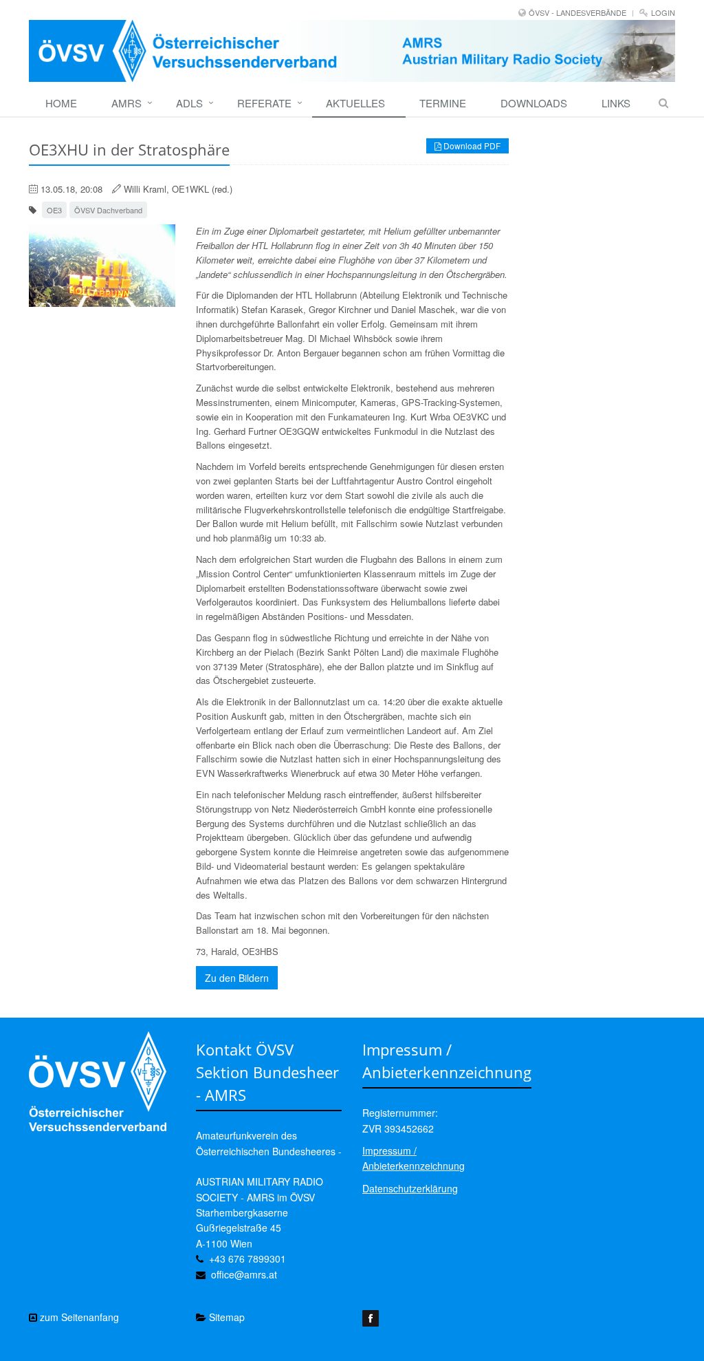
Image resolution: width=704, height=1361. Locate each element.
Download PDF (470, 145)
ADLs (189, 103)
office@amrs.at (244, 1274)
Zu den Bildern (237, 978)
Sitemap (225, 1317)
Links (616, 103)
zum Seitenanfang (78, 1317)
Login (663, 12)
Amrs (126, 103)
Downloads (533, 103)
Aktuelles (355, 103)
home (61, 103)
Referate (264, 103)
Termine (442, 103)
